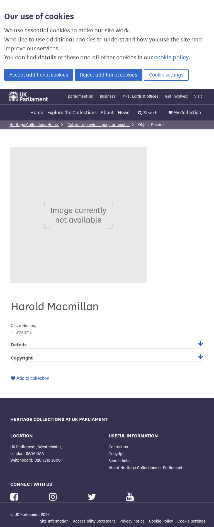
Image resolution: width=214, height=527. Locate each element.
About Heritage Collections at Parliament (146, 468)
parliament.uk (80, 96)
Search (149, 112)
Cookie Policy (161, 521)
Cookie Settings (191, 521)
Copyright (117, 454)
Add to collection (32, 378)
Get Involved (176, 96)
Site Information (54, 521)
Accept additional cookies (38, 75)
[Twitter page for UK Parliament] (93, 497)
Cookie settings (166, 75)
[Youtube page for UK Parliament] (130, 497)
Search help (119, 461)
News (123, 112)
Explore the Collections (72, 112)
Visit (198, 96)
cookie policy (171, 57)
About (107, 112)
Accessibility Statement (94, 521)
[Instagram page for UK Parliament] (54, 497)
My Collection (187, 112)
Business (108, 96)
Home (36, 112)
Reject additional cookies (108, 75)
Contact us (118, 447)
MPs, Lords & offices (140, 96)
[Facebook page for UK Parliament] (15, 497)
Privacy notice (132, 521)
